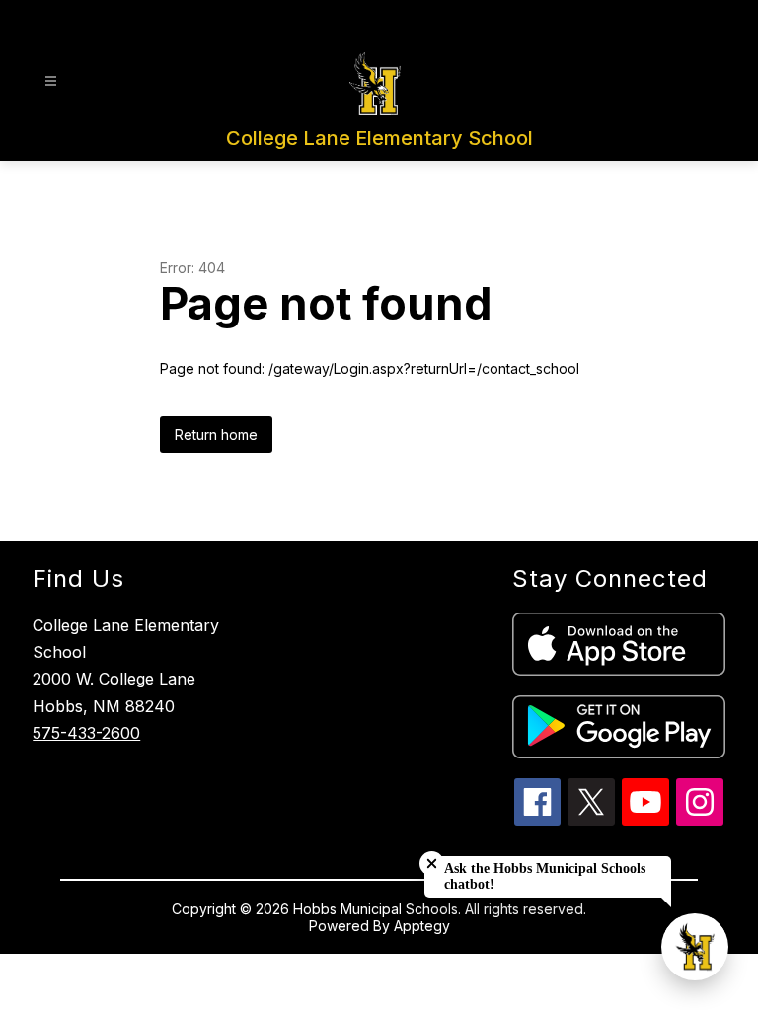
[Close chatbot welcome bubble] (431, 863)
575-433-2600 (86, 733)
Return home (216, 434)
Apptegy (422, 925)
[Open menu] (50, 81)
